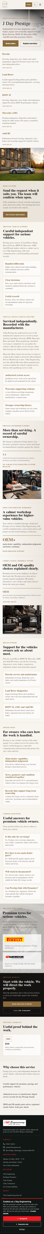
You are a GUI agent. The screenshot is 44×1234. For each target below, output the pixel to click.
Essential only (23, 1224)
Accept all (23, 1218)
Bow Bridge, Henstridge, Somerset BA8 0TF (20, 1150)
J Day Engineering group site (12, 1195)
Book (29, 5)
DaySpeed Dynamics (9, 1177)
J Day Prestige (7, 1180)
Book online (10, 43)
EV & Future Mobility (10, 1187)
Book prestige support (13, 551)
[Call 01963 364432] (35, 4)
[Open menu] (40, 4)
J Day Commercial (9, 1183)
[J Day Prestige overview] (5, 4)
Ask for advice (9, 602)
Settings (22, 1229)
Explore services (30, 43)
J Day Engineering (9, 1174)
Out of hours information (15, 214)
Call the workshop (22, 1011)
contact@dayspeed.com (13, 1147)
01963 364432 (10, 1144)
